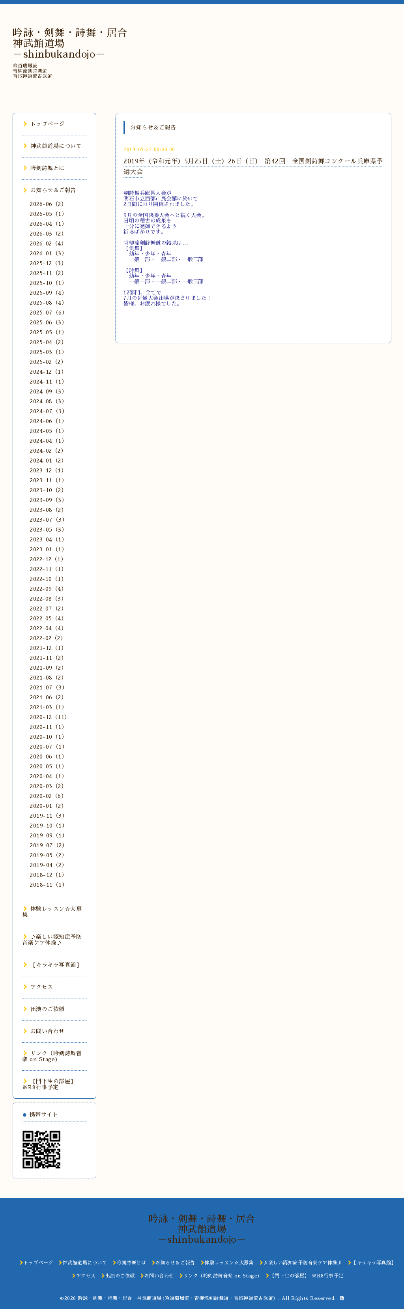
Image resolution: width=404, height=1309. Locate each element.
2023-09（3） (48, 500)
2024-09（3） (48, 391)
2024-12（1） (48, 372)
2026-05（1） (48, 214)
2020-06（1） (48, 756)
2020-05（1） (48, 766)
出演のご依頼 (47, 1009)
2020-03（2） (48, 786)
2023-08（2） (48, 510)
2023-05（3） (48, 529)
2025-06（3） (48, 322)
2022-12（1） (48, 559)
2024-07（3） (48, 411)
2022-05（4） (48, 618)
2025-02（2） (48, 362)
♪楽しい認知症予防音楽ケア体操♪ (52, 940)
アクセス (41, 987)
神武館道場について (56, 146)
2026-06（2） (48, 204)
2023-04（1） (48, 539)
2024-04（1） (48, 441)
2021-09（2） (48, 667)
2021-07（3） (48, 687)
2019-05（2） (48, 855)
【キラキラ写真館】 (56, 965)
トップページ (47, 124)
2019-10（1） (48, 825)
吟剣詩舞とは (47, 168)
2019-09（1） (48, 835)
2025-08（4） (48, 302)
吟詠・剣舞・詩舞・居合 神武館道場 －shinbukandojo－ (207, 1229)
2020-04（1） (48, 776)
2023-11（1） (48, 480)
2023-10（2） (48, 490)
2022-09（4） (48, 589)
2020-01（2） (48, 806)
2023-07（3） (48, 519)
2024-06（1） (48, 421)
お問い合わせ (47, 1031)
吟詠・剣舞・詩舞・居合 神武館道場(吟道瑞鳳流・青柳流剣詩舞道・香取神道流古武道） (178, 1298)
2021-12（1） (48, 648)
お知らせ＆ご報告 (53, 190)
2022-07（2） (48, 608)
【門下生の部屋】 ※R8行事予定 (50, 1084)
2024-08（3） (48, 401)
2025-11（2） (48, 273)
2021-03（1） (48, 707)
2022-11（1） (48, 569)
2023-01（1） (48, 549)
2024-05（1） (48, 431)
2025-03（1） (48, 352)
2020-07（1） (48, 746)
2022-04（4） (48, 628)
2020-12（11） (50, 717)
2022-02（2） (48, 638)
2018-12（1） (48, 875)
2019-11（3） (48, 815)
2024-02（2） (48, 450)
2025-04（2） (48, 342)
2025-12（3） (48, 263)
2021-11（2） (48, 658)
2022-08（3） (48, 598)
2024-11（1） (48, 381)
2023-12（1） (48, 470)
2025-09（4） (48, 293)
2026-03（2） (48, 233)
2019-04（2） (48, 865)
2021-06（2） (48, 697)
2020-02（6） (48, 796)
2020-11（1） (48, 727)
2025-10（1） (48, 283)
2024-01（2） (48, 460)
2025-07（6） (48, 312)
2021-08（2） (48, 677)
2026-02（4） (48, 243)
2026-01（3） (48, 253)
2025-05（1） (48, 332)
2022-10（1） (48, 579)
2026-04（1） (48, 224)
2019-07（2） (48, 845)
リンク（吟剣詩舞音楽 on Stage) (52, 1056)
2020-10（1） (48, 737)
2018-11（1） (48, 885)
